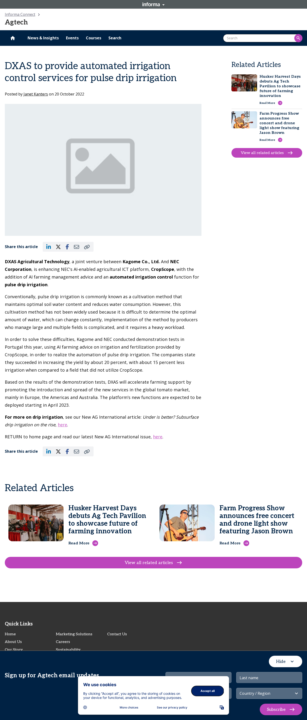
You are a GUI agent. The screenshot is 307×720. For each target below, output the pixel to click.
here (62, 425)
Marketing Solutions (74, 634)
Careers (63, 642)
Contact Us (117, 634)
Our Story (14, 650)
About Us (13, 642)
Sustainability (68, 650)
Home (10, 634)
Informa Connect (20, 14)
